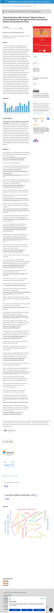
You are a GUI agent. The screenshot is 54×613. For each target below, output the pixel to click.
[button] (11, 598)
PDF (36, 56)
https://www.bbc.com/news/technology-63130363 (14, 273)
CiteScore (12, 462)
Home (4, 6)
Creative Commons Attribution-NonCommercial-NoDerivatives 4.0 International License (41, 95)
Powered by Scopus (10, 467)
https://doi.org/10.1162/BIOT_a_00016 (11, 326)
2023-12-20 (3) (36, 68)
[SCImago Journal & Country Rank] (10, 475)
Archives (8, 6)
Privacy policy (42, 598)
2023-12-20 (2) (36, 70)
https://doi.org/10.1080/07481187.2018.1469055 (13, 157)
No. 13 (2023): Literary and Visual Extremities (21, 6)
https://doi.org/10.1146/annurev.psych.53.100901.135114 (15, 398)
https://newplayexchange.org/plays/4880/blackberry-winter (16, 219)
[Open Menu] (3, 2)
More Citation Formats (38, 113)
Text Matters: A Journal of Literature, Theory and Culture (29, 2)
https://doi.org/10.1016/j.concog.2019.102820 (13, 250)
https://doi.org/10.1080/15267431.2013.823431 (13, 358)
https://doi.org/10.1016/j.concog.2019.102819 (13, 185)
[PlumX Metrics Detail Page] (36, 140)
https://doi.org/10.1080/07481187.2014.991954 (13, 265)
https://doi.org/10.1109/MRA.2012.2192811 (14, 336)
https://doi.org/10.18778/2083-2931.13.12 (14, 32)
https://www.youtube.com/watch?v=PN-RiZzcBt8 (13, 307)
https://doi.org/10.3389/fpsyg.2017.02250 (12, 412)
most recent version (36, 11)
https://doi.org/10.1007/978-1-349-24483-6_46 (15, 285)
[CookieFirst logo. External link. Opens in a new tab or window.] (9, 600)
